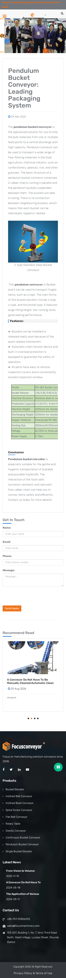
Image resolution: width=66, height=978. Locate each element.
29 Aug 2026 (20, 688)
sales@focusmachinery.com (23, 925)
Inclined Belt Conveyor (19, 796)
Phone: (7, 556)
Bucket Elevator (15, 789)
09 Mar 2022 (18, 116)
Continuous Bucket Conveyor (23, 837)
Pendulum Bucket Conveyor (22, 844)
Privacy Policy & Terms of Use (33, 973)
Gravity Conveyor (16, 830)
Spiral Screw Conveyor (19, 810)
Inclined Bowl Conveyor (19, 803)
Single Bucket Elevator (19, 851)
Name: (7, 527)
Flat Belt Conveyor (16, 816)
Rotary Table (13, 823)
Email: (7, 541)
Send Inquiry (12, 608)
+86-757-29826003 (18, 919)
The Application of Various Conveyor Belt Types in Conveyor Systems (33, 681)
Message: (9, 570)
